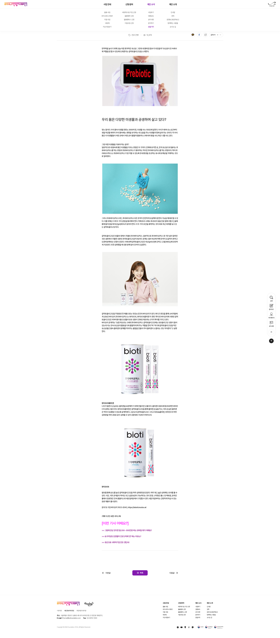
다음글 (172, 573)
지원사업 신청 (129, 23)
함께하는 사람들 (173, 23)
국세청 (200, 627)
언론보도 (151, 16)
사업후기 (151, 12)
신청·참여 (129, 4)
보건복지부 (208, 627)
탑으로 (271, 341)
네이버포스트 (185, 627)
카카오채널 (192, 627)
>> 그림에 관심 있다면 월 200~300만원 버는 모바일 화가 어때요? (127, 530)
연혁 (172, 16)
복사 (205, 35)
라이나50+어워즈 (107, 16)
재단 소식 (151, 4)
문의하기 (151, 23)
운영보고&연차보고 (173, 20)
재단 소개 (173, 4)
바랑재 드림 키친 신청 (129, 12)
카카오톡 (192, 35)
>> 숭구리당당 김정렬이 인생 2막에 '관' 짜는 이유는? (121, 536)
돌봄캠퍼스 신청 (129, 20)
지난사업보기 (107, 27)
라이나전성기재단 (15, 4)
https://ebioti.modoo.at (137, 507)
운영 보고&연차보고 (212, 612)
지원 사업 (107, 20)
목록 (141, 573)
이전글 (108, 573)
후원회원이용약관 (81, 610)
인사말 (173, 12)
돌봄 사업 (107, 12)
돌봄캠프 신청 (129, 16)
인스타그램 (177, 627)
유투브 (181, 627)
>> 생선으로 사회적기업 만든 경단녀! (115, 542)
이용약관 (59, 610)
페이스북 (199, 35)
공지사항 (151, 20)
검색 (271, 301)
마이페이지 (271, 318)
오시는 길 (173, 27)
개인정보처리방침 (69, 610)
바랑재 (272, 4)
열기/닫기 (271, 332)
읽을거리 (151, 27)
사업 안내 (107, 4)
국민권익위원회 (218, 627)
